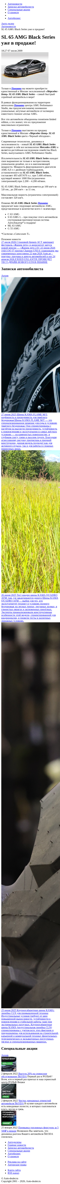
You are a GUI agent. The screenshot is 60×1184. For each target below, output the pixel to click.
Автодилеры (14, 1142)
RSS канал (13, 1173)
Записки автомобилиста (21, 6)
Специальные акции (19, 9)
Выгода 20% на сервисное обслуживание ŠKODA (24, 1075)
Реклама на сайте (17, 1162)
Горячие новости (17, 1145)
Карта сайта (14, 1170)
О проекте (13, 12)
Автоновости (15, 4)
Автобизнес (14, 18)
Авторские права (17, 1164)
